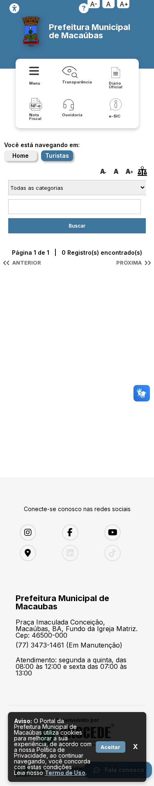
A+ (124, 4)
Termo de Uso (65, 772)
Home (20, 155)
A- (93, 4)
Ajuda (83, 8)
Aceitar (110, 747)
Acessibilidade (14, 8)
